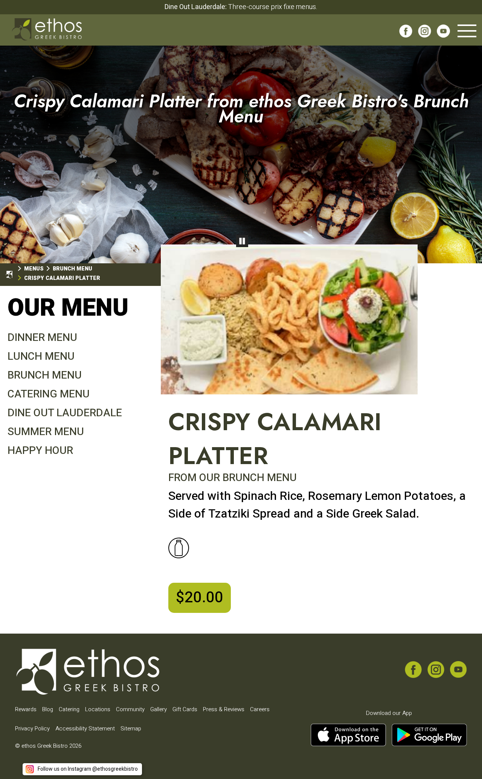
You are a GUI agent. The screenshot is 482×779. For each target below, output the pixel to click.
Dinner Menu (42, 337)
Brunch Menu (45, 375)
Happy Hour (40, 450)
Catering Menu (49, 394)
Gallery (158, 709)
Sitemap (130, 728)
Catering (69, 709)
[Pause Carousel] (242, 241)
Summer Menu (46, 432)
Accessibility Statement (85, 728)
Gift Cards (184, 709)
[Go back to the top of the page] (464, 761)
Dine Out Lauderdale (65, 413)
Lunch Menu (41, 356)
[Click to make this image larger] (289, 320)
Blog (47, 709)
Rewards (26, 709)
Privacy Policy (32, 728)
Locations (97, 709)
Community (130, 709)
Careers (260, 709)
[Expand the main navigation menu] (467, 31)
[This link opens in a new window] (405, 33)
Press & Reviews (223, 709)
